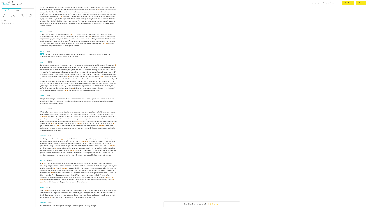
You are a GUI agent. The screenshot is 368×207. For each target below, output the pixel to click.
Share (361, 3)
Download (348, 3)
